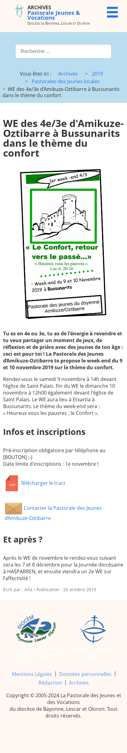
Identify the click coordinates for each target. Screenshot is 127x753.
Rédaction (50, 682)
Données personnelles (85, 674)
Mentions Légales (32, 674)
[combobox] (63, 51)
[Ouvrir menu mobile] (112, 12)
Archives (79, 682)
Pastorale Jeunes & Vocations (53, 12)
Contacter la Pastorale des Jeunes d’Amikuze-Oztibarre (53, 513)
